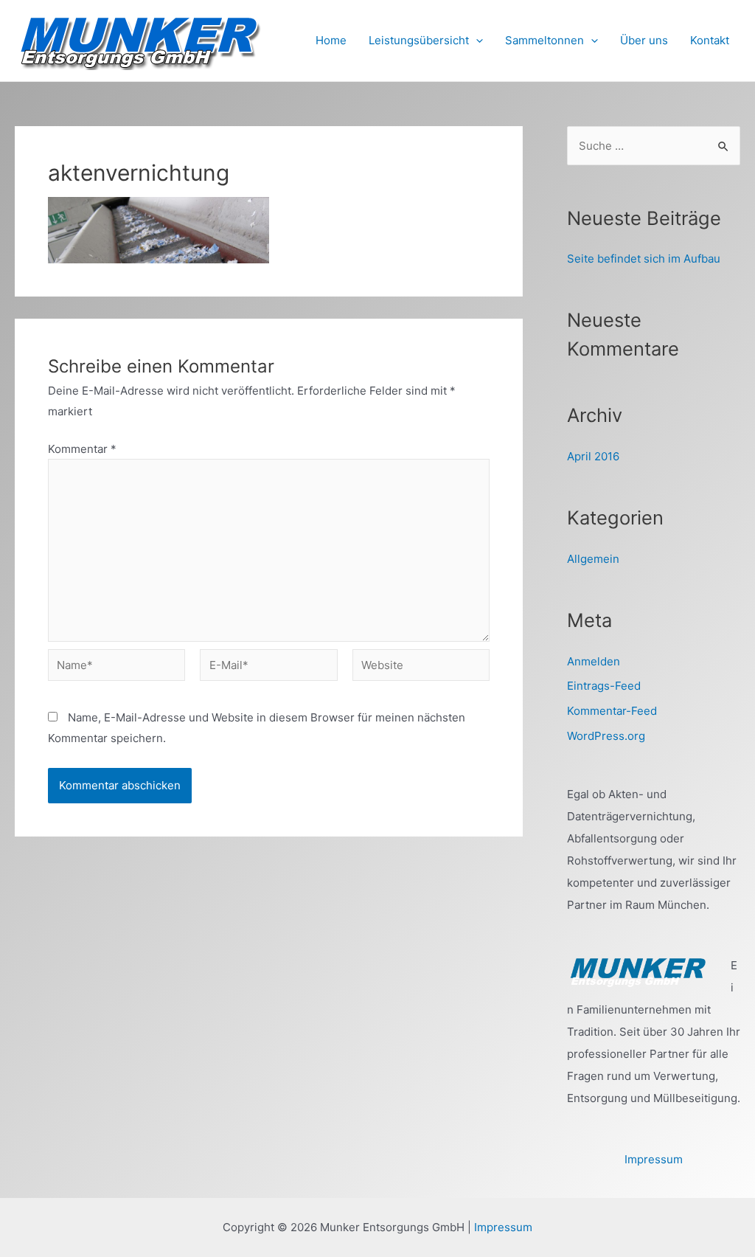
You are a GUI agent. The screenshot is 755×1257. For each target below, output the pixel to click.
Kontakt (709, 40)
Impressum (653, 1159)
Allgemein (593, 559)
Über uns (644, 40)
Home (331, 40)
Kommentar (82, 449)
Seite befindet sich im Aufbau (643, 259)
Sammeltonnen (544, 40)
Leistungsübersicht (419, 40)
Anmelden (593, 661)
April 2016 (593, 456)
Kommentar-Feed (612, 711)
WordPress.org (606, 736)
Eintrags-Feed (604, 686)
